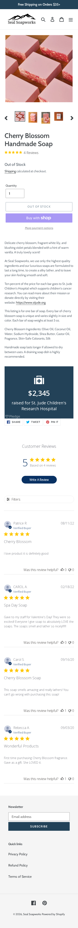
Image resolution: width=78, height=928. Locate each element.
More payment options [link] (39, 228)
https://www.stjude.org (31, 302)
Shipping (10, 171)
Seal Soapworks (32, 914)
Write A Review (39, 480)
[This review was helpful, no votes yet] (62, 569)
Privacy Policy (17, 854)
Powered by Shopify (53, 914)
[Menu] (70, 19)
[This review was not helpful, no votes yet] (69, 569)
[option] (20, 116)
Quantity (11, 185)
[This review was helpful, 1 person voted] (62, 710)
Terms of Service (20, 877)
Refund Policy (18, 865)
